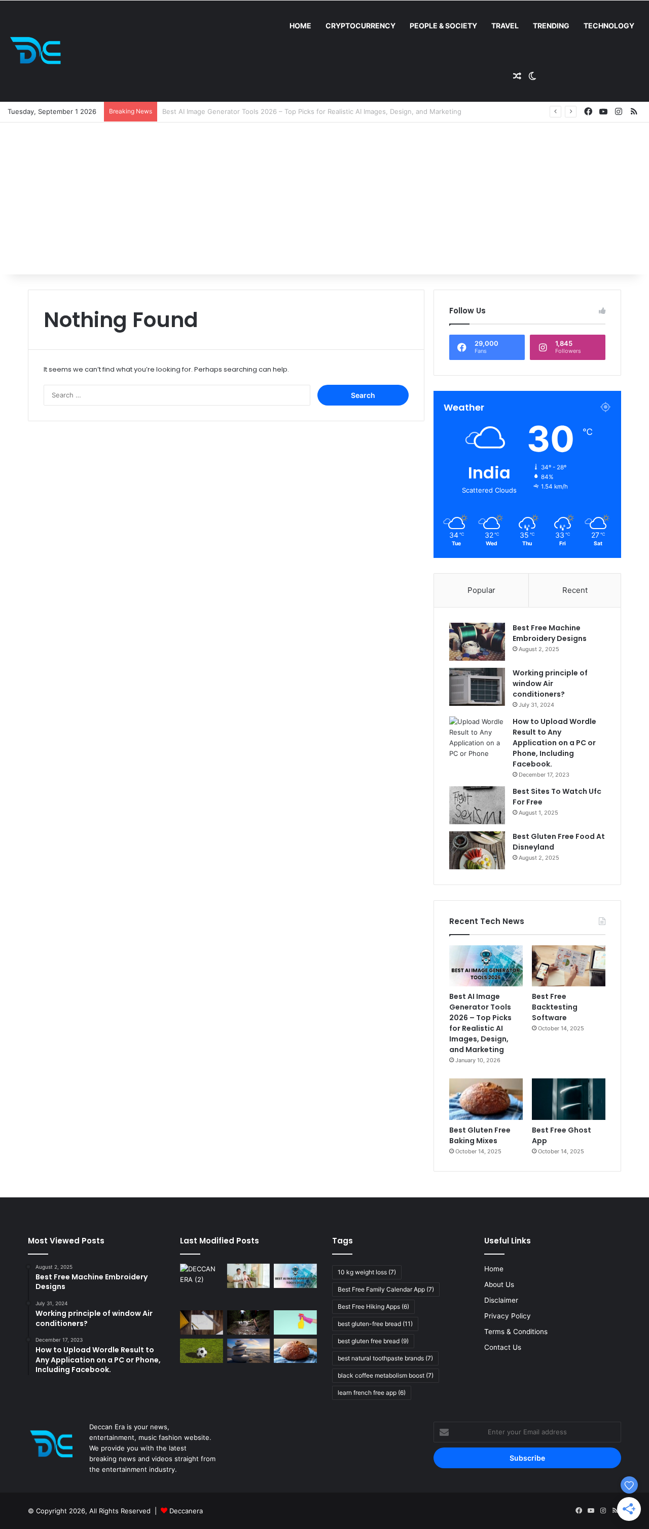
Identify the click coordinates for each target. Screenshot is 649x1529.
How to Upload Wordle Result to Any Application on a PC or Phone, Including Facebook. (554, 742)
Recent (575, 590)
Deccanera (186, 1511)
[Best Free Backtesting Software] (568, 966)
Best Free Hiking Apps (373, 1306)
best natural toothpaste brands (385, 1358)
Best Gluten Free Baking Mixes (480, 1135)
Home (300, 25)
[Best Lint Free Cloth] (295, 1322)
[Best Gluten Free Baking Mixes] (486, 1099)
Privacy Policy (507, 1316)
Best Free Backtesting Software (212, 111)
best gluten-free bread (375, 1323)
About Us (499, 1284)
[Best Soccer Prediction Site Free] (201, 1351)
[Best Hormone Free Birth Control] (248, 1351)
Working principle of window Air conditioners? (550, 683)
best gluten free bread (373, 1341)
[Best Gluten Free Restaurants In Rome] (295, 1351)
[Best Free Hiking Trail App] (248, 1322)
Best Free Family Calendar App (386, 1289)
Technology (609, 25)
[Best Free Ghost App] (568, 1099)
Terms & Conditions (516, 1331)
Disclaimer (501, 1300)
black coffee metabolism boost (386, 1375)
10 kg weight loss (367, 1272)
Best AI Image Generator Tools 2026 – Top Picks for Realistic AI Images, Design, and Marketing (480, 1023)
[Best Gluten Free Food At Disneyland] (477, 850)
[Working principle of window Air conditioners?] (477, 687)
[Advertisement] (324, 198)
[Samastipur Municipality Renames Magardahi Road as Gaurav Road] (201, 1285)
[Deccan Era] (38, 51)
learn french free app (372, 1392)
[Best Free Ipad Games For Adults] (248, 1276)
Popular (481, 590)
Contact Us (502, 1347)
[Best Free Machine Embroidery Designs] (477, 642)
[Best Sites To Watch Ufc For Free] (477, 805)
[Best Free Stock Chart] (201, 1322)
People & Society (443, 25)
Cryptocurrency (360, 25)
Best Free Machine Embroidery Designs (550, 633)
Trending (551, 25)
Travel (505, 25)
